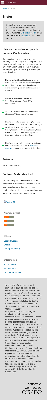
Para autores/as (10, 268)
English (7, 245)
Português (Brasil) (12, 248)
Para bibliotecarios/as (12, 272)
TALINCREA (11, 2)
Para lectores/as (10, 264)
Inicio (5, 8)
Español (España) (11, 241)
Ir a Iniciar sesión (28, 33)
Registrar (26, 35)
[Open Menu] (2, 2)
